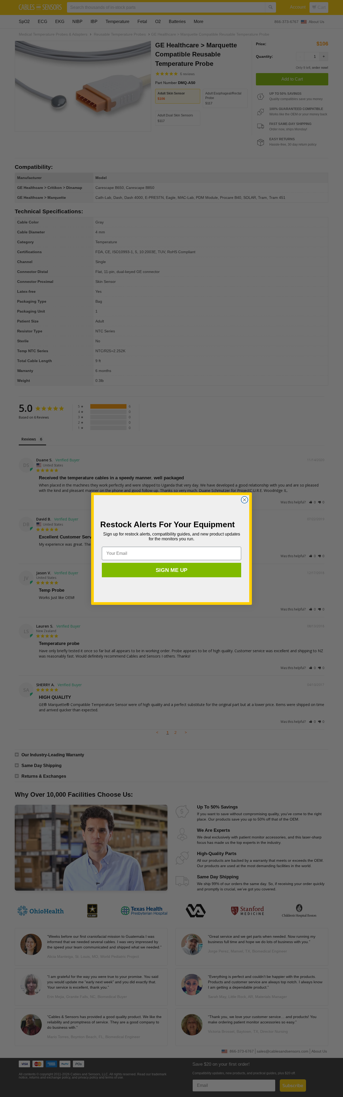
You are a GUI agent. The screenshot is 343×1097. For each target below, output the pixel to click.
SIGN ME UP (171, 570)
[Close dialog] (244, 499)
